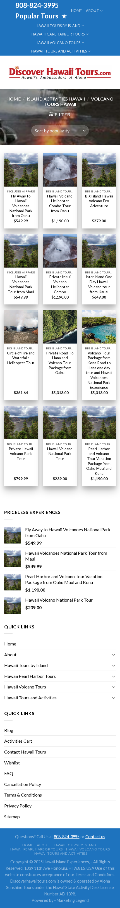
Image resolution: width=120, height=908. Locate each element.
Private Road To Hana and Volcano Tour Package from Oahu (60, 363)
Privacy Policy (18, 805)
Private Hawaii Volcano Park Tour (21, 454)
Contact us (95, 836)
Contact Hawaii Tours (25, 751)
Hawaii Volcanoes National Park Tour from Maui (21, 284)
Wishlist (12, 762)
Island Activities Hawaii (56, 98)
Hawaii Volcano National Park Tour (60, 454)
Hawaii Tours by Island (58, 25)
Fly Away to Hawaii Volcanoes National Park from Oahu (20, 206)
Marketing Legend (73, 900)
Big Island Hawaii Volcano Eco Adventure (99, 201)
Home (76, 10)
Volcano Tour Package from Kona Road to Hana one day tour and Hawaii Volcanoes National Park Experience (99, 370)
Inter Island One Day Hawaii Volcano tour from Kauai (99, 284)
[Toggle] (113, 654)
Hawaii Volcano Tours (58, 42)
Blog (8, 730)
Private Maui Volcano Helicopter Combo (60, 284)
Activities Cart (18, 740)
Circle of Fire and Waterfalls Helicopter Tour (21, 358)
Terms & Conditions (23, 794)
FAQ (8, 773)
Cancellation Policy (22, 784)
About (92, 10)
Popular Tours (37, 16)
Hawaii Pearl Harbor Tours (58, 34)
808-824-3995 (67, 836)
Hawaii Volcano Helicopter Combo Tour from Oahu (60, 203)
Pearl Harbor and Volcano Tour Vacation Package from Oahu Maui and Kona (99, 461)
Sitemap (12, 816)
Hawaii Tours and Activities (59, 51)
